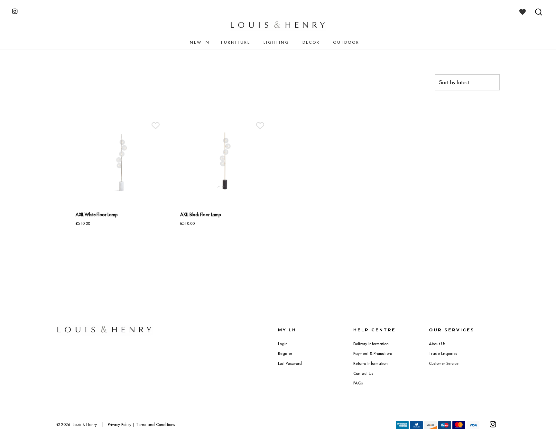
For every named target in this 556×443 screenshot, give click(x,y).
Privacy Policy (119, 424)
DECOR (311, 42)
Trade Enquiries (443, 353)
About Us (437, 343)
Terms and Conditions (155, 424)
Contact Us (363, 373)
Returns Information (370, 363)
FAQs (358, 383)
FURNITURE (235, 42)
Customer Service (444, 363)
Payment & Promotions (372, 353)
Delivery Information (371, 343)
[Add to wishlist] (155, 125)
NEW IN (200, 42)
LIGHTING (276, 42)
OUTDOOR (346, 42)
